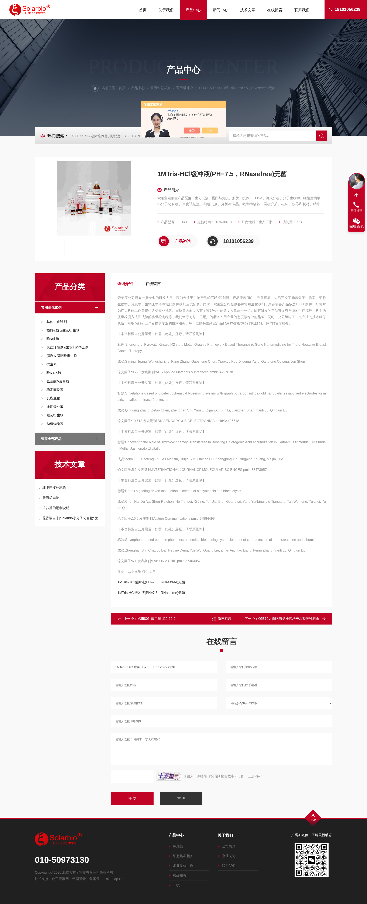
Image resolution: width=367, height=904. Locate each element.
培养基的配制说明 (55, 508)
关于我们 (166, 10)
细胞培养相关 (183, 856)
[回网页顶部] (356, 195)
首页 (143, 10)
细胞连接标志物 (54, 487)
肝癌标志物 (50, 498)
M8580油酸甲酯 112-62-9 (156, 618)
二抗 (176, 885)
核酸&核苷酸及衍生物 (63, 330)
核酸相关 (179, 875)
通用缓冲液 (184, 88)
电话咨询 (356, 210)
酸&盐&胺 (54, 373)
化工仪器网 (60, 879)
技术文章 (247, 10)
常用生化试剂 (160, 88)
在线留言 (274, 10)
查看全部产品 (51, 439)
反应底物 (53, 398)
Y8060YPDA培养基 (139, 136)
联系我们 (302, 10)
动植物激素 (55, 423)
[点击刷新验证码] (168, 776)
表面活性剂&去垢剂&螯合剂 (68, 347)
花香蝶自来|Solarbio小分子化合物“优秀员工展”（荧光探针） (72, 518)
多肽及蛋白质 (183, 866)
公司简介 (229, 846)
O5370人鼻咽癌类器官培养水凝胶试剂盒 (288, 618)
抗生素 (52, 364)
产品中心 (193, 10)
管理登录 (79, 879)
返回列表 (224, 618)
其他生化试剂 (57, 322)
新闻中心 (220, 10)
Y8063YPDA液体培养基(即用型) (95, 136)
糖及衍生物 (55, 415)
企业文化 (229, 856)
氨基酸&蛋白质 (58, 381)
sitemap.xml (115, 879)
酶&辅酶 (53, 339)
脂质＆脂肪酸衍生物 (62, 356)
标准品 (178, 846)
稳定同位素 (55, 390)
